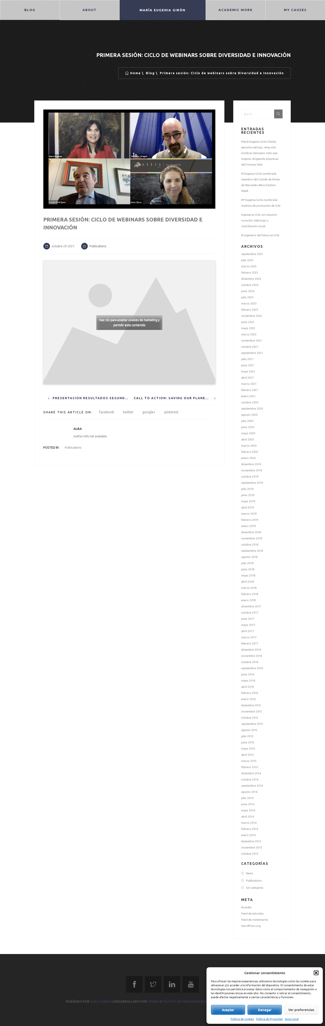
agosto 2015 (249, 729)
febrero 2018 (249, 593)
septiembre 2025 (252, 253)
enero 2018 (248, 600)
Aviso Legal (292, 1019)
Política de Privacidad (269, 1019)
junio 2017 (247, 618)
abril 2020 (247, 439)
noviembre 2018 (251, 538)
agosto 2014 (249, 791)
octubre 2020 (249, 402)
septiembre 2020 (252, 408)
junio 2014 (247, 804)
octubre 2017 (249, 612)
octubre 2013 (249, 853)
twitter (128, 412)
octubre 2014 (249, 779)
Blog (29, 10)
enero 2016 (248, 699)
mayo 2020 (248, 433)
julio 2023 (247, 297)
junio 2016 (247, 674)
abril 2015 (247, 754)
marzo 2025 (248, 266)
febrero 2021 (249, 389)
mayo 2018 (248, 575)
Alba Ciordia (101, 1001)
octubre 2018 (249, 544)
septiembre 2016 (252, 668)
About (89, 10)
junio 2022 (247, 321)
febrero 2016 (249, 692)
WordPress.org (251, 925)
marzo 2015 (248, 760)
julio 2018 (247, 563)
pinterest (171, 412)
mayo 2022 (248, 328)
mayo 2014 (248, 810)
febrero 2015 (249, 767)
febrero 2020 (249, 451)
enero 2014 (248, 835)
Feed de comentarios (254, 919)
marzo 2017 (248, 637)
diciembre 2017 (251, 606)
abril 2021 (247, 377)
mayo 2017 (248, 624)
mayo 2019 (248, 501)
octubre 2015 (249, 717)
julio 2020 (247, 420)
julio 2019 (247, 488)
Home (135, 73)
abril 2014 (247, 816)
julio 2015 (247, 736)
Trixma (154, 1001)
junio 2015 (247, 742)
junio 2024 (247, 291)
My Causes (295, 10)
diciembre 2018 (251, 532)
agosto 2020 (249, 414)
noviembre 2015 (251, 711)
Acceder (246, 907)
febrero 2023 (249, 309)
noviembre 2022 (251, 315)
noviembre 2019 (251, 470)
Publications (98, 246)
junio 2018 (247, 569)
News (249, 873)
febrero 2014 (249, 828)
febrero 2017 (249, 643)
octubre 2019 (249, 476)
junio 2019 (247, 495)
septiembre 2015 (252, 723)
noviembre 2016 (251, 655)
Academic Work (235, 10)
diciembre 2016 (251, 649)
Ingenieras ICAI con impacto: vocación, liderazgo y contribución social (259, 220)
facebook (106, 412)
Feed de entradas (252, 913)
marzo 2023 (248, 303)
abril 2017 (247, 631)
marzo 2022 (248, 334)
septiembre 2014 (252, 785)
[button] (316, 973)
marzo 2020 (248, 445)
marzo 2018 (248, 587)
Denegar (264, 1010)
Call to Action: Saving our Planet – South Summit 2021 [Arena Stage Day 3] (172, 398)
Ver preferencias (301, 1010)
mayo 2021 (248, 371)
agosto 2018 (249, 556)
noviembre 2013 (251, 847)
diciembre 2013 (251, 841)
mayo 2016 (248, 680)
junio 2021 (247, 365)
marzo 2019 (248, 513)
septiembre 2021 (252, 352)
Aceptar (228, 1010)
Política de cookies (242, 1019)
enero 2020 (248, 457)
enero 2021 (248, 396)
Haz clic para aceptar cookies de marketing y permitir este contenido (129, 322)
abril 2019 (247, 507)
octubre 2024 (249, 284)
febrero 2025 (249, 272)
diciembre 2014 (251, 773)
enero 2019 (248, 525)
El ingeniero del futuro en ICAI (260, 235)
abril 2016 (247, 686)
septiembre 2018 (252, 550)
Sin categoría (254, 887)
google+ (148, 412)
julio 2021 (247, 359)
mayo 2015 (248, 748)
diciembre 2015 (251, 705)
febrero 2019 (249, 519)
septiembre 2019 (252, 482)
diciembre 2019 (251, 464)
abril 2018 (247, 581)
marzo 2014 (248, 822)
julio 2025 (247, 260)
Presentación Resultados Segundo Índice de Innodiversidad (91, 398)
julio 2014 (247, 797)
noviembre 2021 (251, 340)
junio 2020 (247, 427)
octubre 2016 (249, 661)
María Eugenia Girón (162, 10)
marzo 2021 (248, 383)
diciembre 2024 (251, 278)
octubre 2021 (249, 346)
